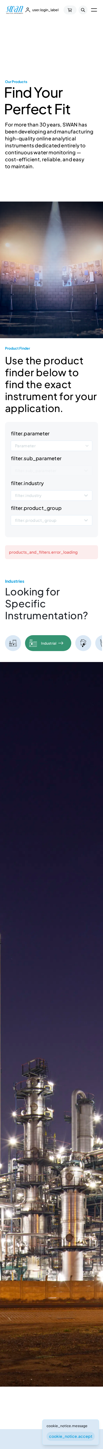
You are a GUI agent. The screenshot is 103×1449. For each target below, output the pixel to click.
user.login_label (45, 9)
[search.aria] (83, 9)
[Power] (13, 643)
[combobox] (51, 446)
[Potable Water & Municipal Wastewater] (83, 643)
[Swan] (14, 10)
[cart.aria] (70, 9)
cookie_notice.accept (70, 1436)
